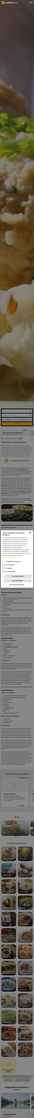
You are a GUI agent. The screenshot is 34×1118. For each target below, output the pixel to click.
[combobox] (30, 532)
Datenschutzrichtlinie (9, 557)
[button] (17, 585)
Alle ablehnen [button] (18, 580)
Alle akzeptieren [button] (17, 576)
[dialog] (17, 559)
